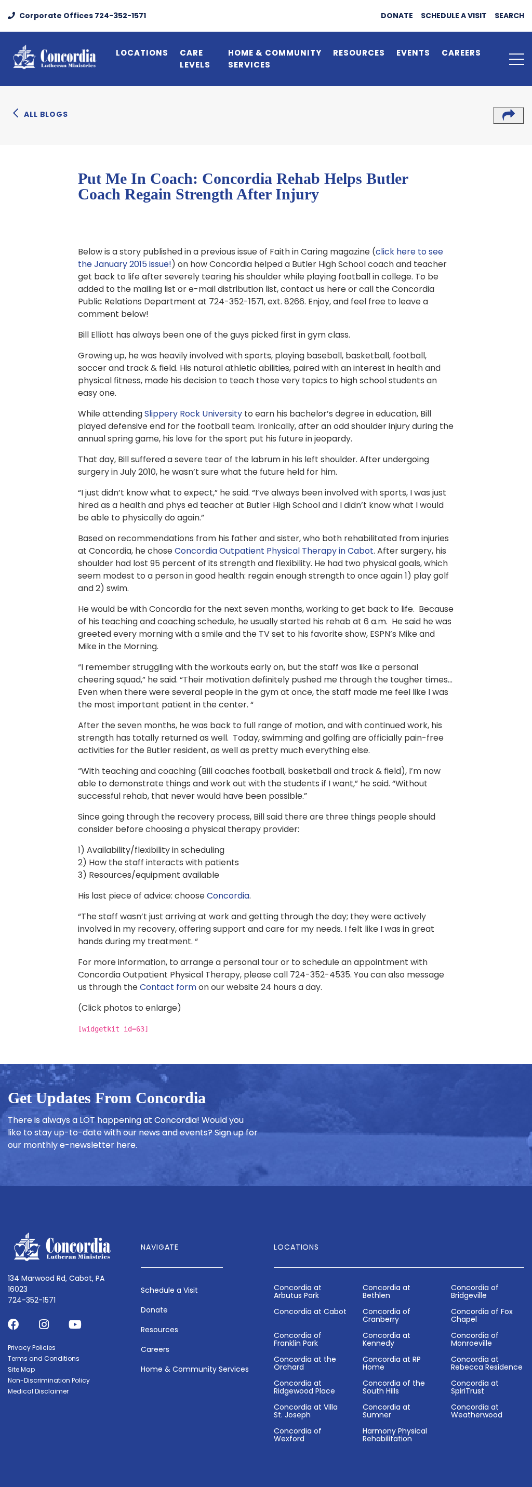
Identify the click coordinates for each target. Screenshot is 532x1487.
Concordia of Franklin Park (298, 1339)
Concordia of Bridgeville (475, 1291)
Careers (155, 1349)
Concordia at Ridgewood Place (304, 1387)
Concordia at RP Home (392, 1363)
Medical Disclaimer (38, 1391)
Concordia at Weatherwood (476, 1411)
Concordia (228, 896)
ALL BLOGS (46, 114)
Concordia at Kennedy (386, 1339)
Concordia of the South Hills (394, 1387)
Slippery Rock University (193, 414)
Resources (159, 1329)
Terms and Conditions (43, 1358)
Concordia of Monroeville (475, 1339)
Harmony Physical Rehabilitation (395, 1435)
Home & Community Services (195, 1369)
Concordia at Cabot (310, 1311)
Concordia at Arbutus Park (298, 1291)
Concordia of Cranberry (386, 1315)
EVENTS (413, 52)
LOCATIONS (142, 52)
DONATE (397, 15)
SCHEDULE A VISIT (454, 15)
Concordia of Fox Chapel (482, 1315)
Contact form (168, 987)
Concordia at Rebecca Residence (487, 1363)
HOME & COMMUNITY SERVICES (275, 58)
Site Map (21, 1369)
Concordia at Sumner (386, 1411)
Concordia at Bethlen (386, 1291)
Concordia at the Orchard (305, 1363)
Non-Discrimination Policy (49, 1380)
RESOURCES (359, 52)
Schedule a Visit (169, 1290)
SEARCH (509, 15)
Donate (154, 1310)
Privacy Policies (32, 1347)
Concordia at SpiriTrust (475, 1387)
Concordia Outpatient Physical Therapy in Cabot (274, 551)
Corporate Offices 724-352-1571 (82, 15)
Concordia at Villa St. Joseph (306, 1411)
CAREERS (461, 52)
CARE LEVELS (195, 58)
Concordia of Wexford (298, 1435)
